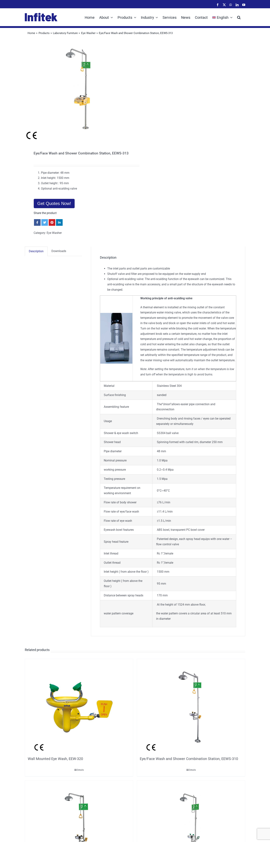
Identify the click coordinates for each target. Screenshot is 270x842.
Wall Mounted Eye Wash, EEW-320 (55, 759)
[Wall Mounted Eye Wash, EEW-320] (79, 707)
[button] (239, 17)
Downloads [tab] (58, 251)
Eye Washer (54, 233)
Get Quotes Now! (54, 203)
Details (80, 770)
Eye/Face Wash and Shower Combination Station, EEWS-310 (189, 759)
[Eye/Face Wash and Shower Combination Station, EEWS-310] (191, 707)
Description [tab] (36, 251)
